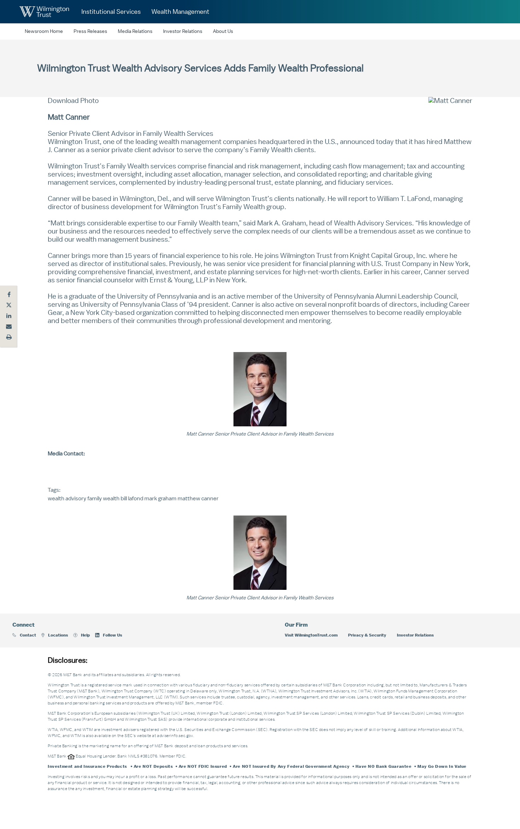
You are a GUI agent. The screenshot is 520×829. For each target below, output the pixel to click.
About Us (223, 31)
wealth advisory (67, 498)
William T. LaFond (403, 198)
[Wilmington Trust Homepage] (44, 11)
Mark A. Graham (281, 223)
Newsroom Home (44, 31)
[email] (9, 326)
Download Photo (73, 100)
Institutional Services (111, 11)
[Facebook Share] (9, 294)
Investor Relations (182, 31)
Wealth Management (180, 11)
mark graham (160, 498)
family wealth (103, 498)
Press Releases (90, 31)
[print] (9, 337)
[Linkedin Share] (9, 315)
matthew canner (198, 498)
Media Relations (135, 31)
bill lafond (132, 498)
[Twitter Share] (9, 305)
